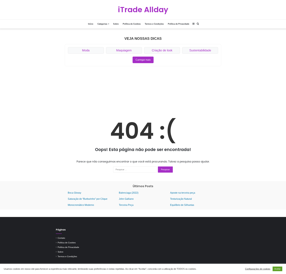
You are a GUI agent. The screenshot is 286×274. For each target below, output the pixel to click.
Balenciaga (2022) (128, 193)
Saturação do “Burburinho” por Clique (87, 199)
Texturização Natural (181, 199)
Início (90, 24)
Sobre (116, 24)
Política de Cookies (132, 24)
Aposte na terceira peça (182, 193)
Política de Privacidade (178, 24)
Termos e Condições (154, 24)
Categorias (102, 24)
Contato (61, 238)
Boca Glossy (74, 193)
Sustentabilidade (200, 50)
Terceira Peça (126, 205)
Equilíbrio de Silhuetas (182, 205)
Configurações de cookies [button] (257, 269)
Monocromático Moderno (81, 205)
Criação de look (162, 50)
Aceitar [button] (277, 269)
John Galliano (126, 199)
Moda (86, 50)
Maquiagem (124, 50)
